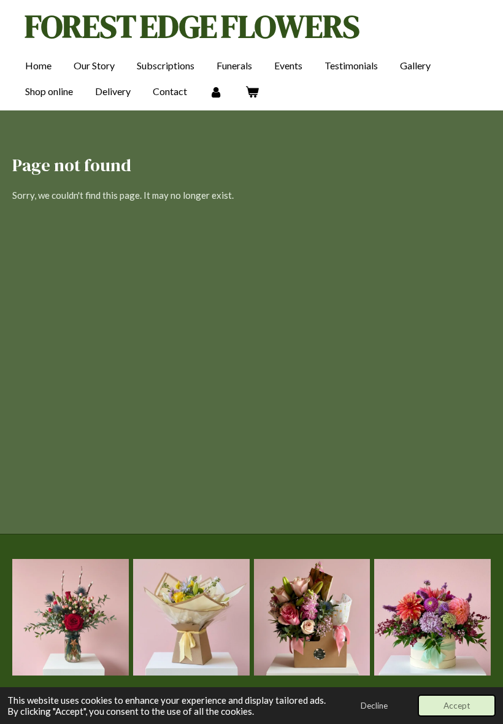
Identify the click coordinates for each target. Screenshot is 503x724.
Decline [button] (374, 706)
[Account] (216, 91)
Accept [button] (456, 706)
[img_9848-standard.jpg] (312, 617)
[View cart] (251, 91)
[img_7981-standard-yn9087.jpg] (70, 617)
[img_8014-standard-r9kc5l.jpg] (191, 617)
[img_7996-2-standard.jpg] (432, 617)
